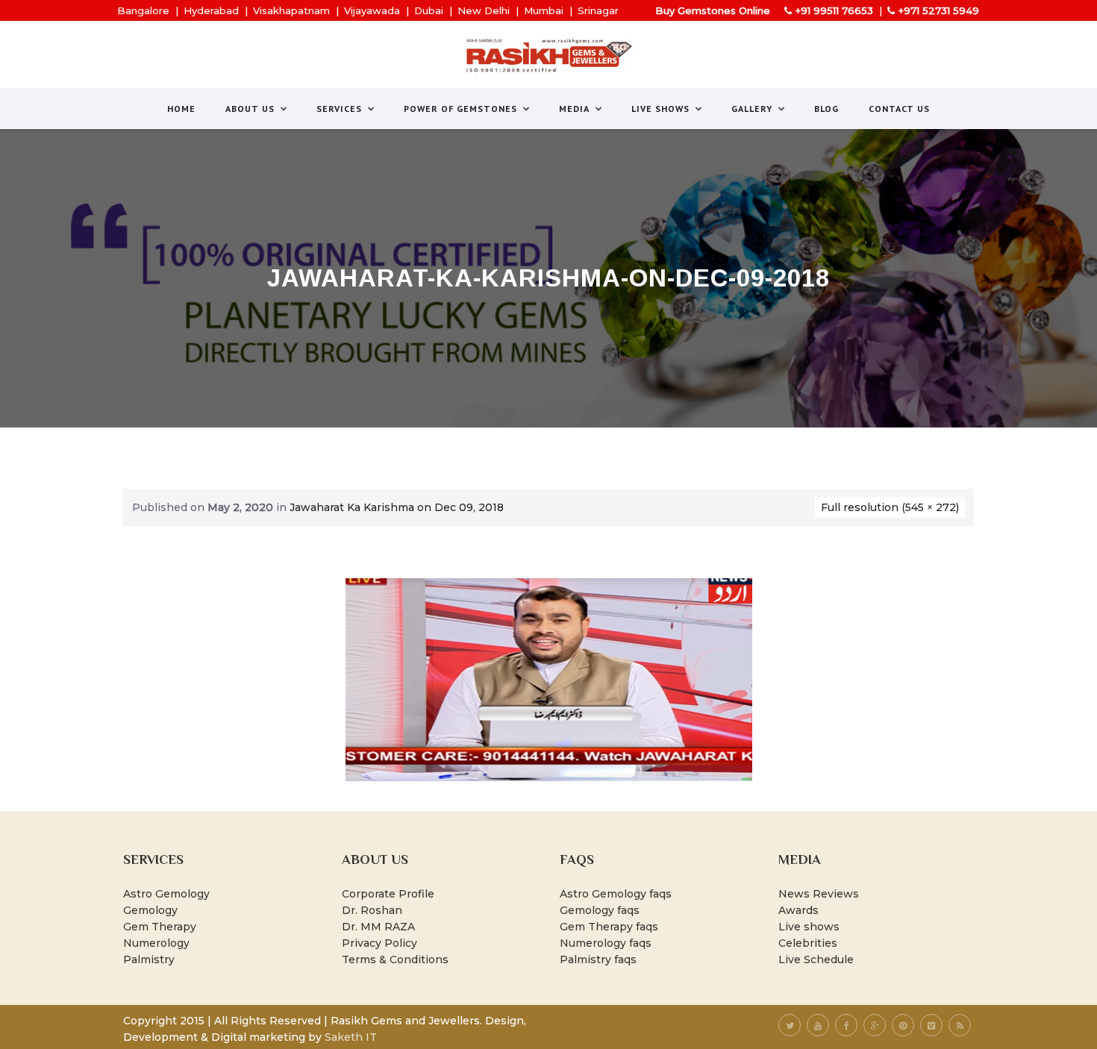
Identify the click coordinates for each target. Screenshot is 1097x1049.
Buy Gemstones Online (712, 10)
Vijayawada (372, 10)
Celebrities (807, 943)
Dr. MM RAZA (378, 926)
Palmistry (149, 959)
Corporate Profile (388, 894)
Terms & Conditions (395, 959)
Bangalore (143, 10)
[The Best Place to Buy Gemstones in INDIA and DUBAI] (549, 55)
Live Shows (660, 108)
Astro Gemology (166, 894)
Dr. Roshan (372, 910)
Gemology (150, 910)
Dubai (428, 10)
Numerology (156, 943)
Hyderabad (211, 10)
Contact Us (899, 108)
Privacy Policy (379, 943)
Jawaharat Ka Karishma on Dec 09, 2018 (397, 507)
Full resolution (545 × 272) (890, 507)
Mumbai (543, 10)
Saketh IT (351, 1037)
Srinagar (598, 10)
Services (339, 108)
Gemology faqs (600, 910)
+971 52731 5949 (938, 10)
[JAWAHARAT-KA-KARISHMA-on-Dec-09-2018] (549, 679)
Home (181, 108)
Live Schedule (816, 959)
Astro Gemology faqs (616, 894)
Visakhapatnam (291, 10)
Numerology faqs (605, 943)
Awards (798, 910)
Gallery (751, 108)
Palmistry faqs (598, 959)
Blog (826, 108)
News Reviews (818, 894)
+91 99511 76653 (834, 10)
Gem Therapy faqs (609, 926)
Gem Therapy (159, 926)
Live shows (809, 926)
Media (574, 108)
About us (250, 108)
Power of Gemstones (460, 108)
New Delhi (483, 10)
